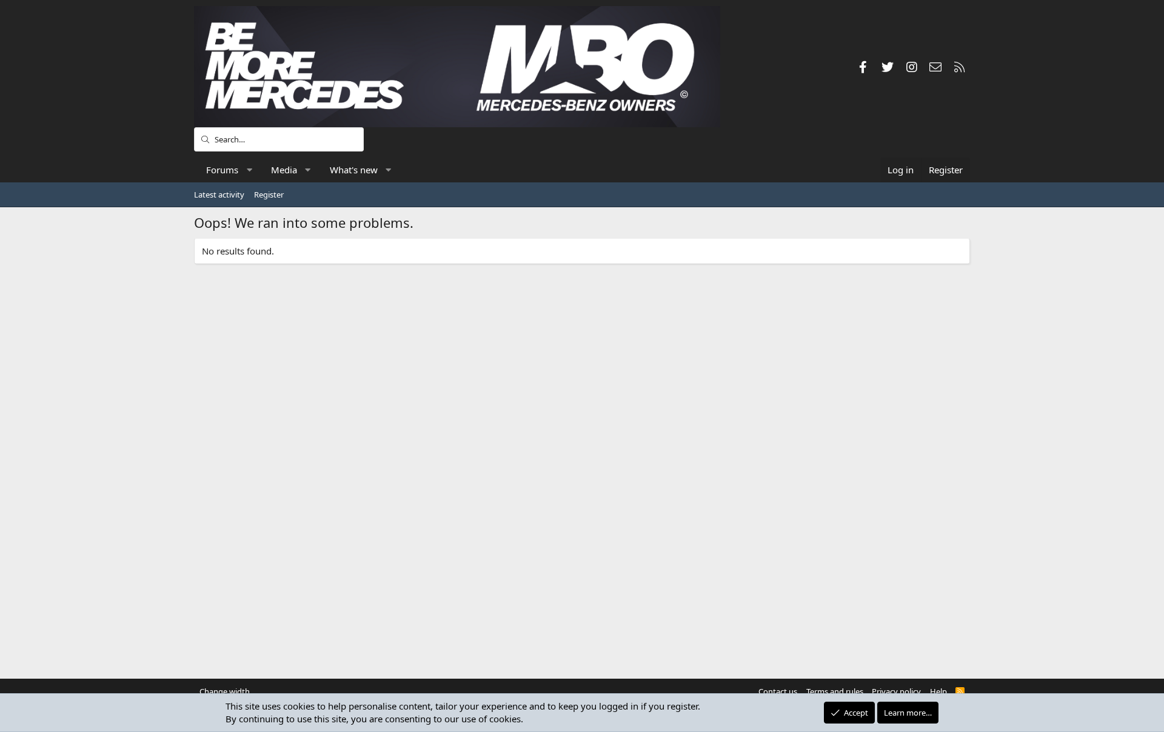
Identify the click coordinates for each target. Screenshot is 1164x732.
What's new (354, 170)
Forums (222, 170)
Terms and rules (834, 691)
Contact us (777, 691)
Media (284, 170)
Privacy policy (896, 691)
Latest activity (219, 194)
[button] (249, 170)
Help (938, 691)
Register (269, 194)
